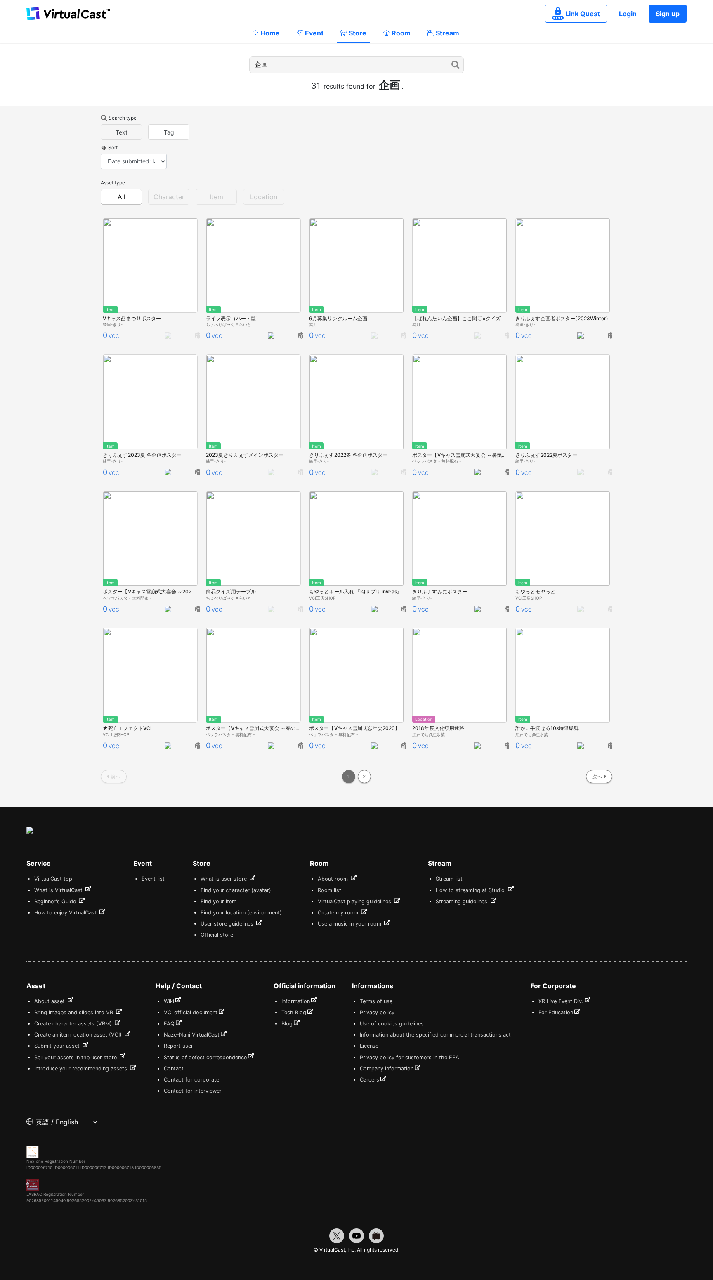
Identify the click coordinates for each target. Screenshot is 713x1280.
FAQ (169, 1023)
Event (314, 33)
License (369, 1046)
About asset (50, 1001)
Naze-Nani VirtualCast (192, 1035)
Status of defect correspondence (205, 1057)
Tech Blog (293, 1012)
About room (333, 879)
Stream (447, 33)
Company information (386, 1068)
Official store (217, 935)
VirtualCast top (53, 879)
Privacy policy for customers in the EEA (409, 1057)
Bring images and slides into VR (74, 1012)
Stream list (449, 879)
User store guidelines (228, 924)
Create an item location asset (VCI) (78, 1035)
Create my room (339, 912)
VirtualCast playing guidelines (355, 901)
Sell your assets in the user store (76, 1057)
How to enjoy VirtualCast (66, 912)
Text (121, 132)
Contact (174, 1068)
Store (357, 33)
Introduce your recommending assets (81, 1068)
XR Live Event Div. (560, 1001)
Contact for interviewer (193, 1091)
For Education (555, 1012)
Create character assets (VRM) (73, 1023)
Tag (169, 132)
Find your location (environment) (241, 912)
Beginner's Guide (56, 901)
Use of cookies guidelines (392, 1023)
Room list (329, 890)
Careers (369, 1080)
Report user (178, 1046)
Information (295, 1001)
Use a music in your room (350, 924)
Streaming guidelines (462, 901)
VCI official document (190, 1012)
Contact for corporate (191, 1080)
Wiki (169, 1001)
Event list (153, 879)
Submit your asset (57, 1046)
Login (628, 13)
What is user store (224, 879)
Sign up (668, 13)
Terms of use (376, 1001)
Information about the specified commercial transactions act (435, 1035)
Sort (113, 147)
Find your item (218, 901)
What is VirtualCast (59, 890)
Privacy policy (377, 1012)
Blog (287, 1023)
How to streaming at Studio (471, 890)
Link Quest (582, 13)
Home (270, 33)
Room (401, 33)
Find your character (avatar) (236, 890)
